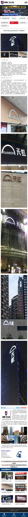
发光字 (14, 18)
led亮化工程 (4, 25)
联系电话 (14, 515)
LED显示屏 (22, 18)
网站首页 (4, 515)
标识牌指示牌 (5, 18)
